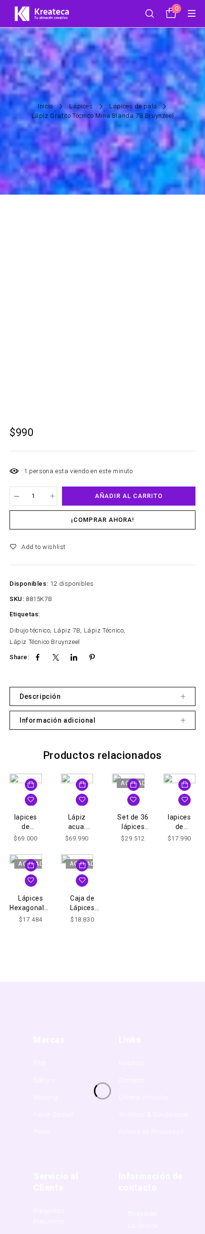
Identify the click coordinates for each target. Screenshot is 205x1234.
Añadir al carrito (129, 495)
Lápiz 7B (67, 630)
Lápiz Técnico (104, 630)
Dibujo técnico (30, 630)
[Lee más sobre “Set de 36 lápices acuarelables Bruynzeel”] (133, 784)
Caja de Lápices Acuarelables (82, 907)
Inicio (45, 106)
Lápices (80, 106)
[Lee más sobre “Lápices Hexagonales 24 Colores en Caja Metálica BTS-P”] (31, 865)
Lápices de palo (132, 106)
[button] (31, 784)
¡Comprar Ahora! (102, 519)
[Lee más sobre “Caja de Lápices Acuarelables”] (82, 865)
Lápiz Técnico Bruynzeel (45, 641)
